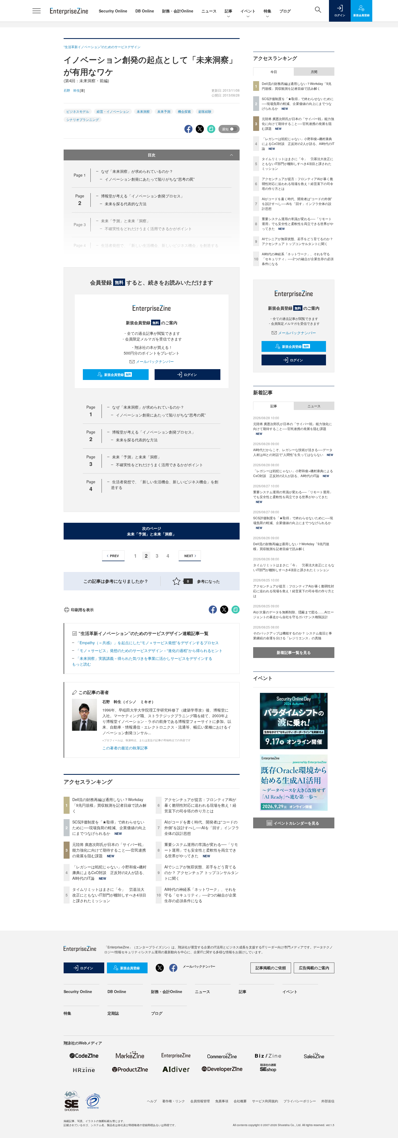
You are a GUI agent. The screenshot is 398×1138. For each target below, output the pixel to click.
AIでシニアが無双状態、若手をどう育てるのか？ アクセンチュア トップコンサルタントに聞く (201, 872)
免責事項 (221, 1101)
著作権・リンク (173, 1101)
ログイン (190, 374)
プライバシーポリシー (299, 1101)
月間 (314, 71)
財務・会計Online (177, 11)
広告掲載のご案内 (314, 967)
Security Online (113, 11)
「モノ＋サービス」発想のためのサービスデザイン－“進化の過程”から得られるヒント (149, 650)
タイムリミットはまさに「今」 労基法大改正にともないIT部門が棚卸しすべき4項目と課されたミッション (109, 894)
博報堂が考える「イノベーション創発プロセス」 (142, 196)
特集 (267, 11)
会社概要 (240, 1101)
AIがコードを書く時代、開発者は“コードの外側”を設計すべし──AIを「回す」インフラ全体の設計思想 (201, 827)
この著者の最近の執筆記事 (125, 747)
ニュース (209, 11)
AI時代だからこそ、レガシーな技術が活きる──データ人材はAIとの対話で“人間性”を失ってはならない (292, 452)
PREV (114, 555)
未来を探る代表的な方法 (125, 203)
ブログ (285, 11)
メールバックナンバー (155, 361)
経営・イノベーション (113, 111)
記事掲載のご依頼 (271, 967)
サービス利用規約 (265, 1101)
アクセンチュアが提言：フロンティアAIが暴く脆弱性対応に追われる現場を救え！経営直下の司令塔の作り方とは (200, 805)
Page (80, 175)
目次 (151, 154)
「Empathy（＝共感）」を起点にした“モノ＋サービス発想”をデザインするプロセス (147, 642)
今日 (273, 71)
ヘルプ (152, 1101)
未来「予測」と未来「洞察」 (136, 456)
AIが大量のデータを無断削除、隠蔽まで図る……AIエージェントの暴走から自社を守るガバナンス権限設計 (293, 614)
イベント (248, 11)
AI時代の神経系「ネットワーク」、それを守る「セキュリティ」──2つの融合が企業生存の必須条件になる (200, 894)
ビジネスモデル (77, 111)
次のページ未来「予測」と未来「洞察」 (151, 531)
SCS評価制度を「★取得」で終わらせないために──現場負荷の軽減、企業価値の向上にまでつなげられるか (109, 827)
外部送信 (327, 1101)
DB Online (144, 11)
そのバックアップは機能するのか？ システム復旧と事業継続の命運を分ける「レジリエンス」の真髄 (292, 635)
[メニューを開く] (36, 11)
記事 (228, 11)
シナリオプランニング (82, 119)
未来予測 (163, 111)
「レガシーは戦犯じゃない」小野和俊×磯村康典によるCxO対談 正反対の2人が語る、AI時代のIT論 (109, 872)
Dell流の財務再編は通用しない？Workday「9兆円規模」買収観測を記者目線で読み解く (109, 805)
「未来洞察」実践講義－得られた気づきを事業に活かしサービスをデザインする (144, 658)
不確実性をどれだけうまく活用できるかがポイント (159, 464)
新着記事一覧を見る (294, 652)
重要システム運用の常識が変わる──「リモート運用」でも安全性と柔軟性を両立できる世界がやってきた (201, 850)
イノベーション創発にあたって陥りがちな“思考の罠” (150, 179)
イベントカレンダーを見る (296, 823)
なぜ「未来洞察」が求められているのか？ (137, 171)
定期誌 (113, 1013)
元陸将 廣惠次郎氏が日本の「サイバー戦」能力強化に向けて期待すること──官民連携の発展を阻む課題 (109, 850)
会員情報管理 (200, 1101)
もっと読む (81, 664)
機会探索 (184, 111)
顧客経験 (204, 111)
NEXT (188, 555)
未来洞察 (143, 111)
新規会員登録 (117, 374)
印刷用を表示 (82, 609)
